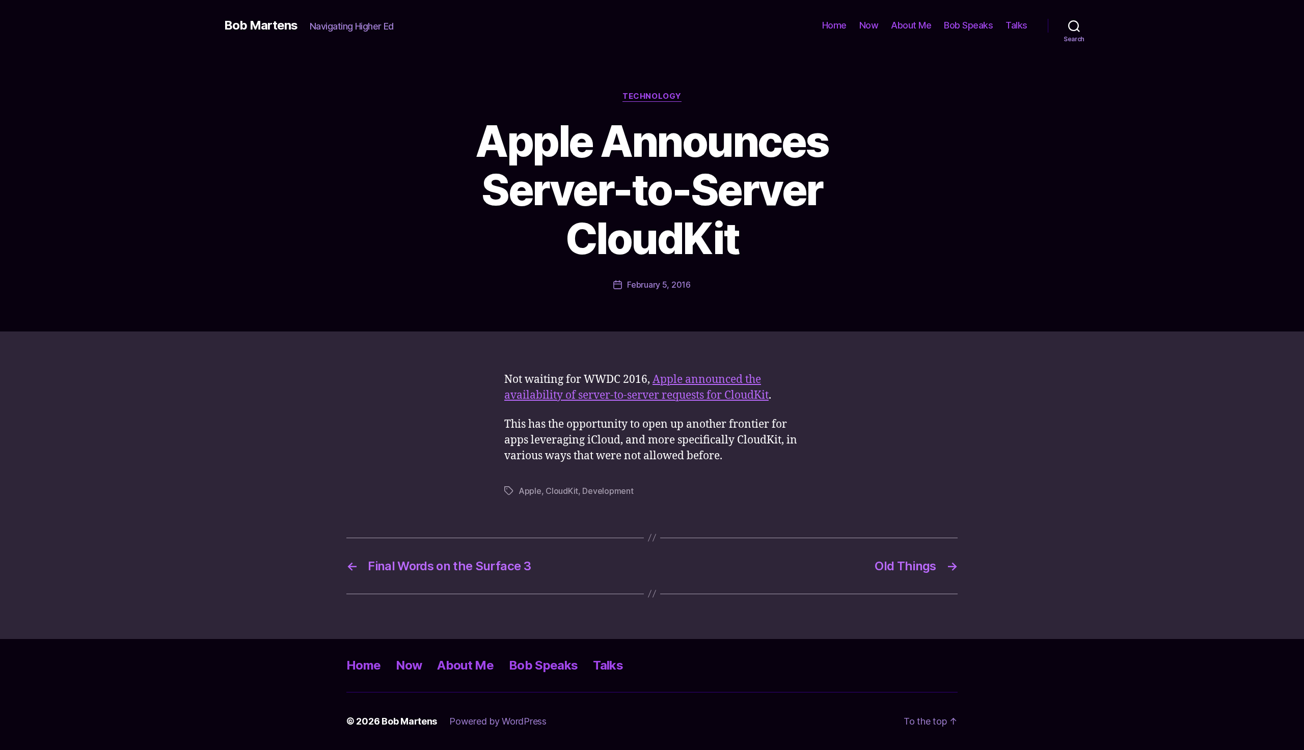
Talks (1016, 25)
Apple (530, 491)
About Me (911, 25)
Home (834, 25)
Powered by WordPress (498, 721)
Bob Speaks (968, 25)
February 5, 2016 (659, 285)
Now (869, 25)
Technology (652, 96)
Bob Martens (260, 25)
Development (607, 491)
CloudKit (562, 491)
